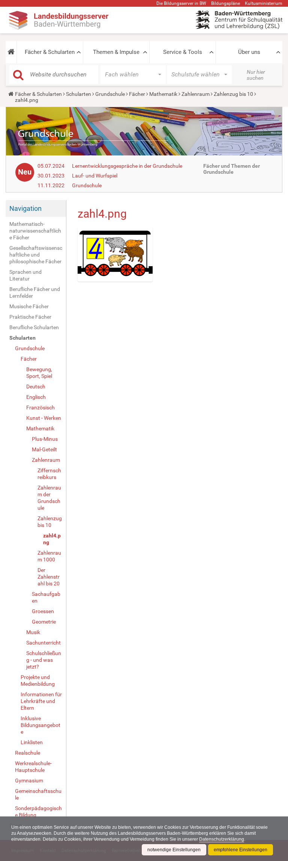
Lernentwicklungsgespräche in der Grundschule (127, 166)
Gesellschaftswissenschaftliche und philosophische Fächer (35, 254)
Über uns (249, 52)
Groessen (43, 611)
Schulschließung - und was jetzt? (43, 660)
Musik (33, 632)
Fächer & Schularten (50, 52)
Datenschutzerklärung (221, 839)
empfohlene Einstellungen (240, 849)
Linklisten (32, 742)
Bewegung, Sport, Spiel (39, 372)
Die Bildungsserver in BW (181, 3)
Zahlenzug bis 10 (233, 94)
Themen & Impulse (116, 52)
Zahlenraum (196, 94)
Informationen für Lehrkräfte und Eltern (41, 701)
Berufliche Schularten (34, 327)
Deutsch (35, 386)
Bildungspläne (225, 3)
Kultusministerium (263, 3)
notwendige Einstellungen (174, 849)
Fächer (137, 94)
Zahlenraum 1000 (49, 556)
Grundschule (110, 94)
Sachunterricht (43, 643)
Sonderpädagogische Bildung (38, 811)
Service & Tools (182, 52)
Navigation (25, 208)
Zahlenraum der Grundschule (49, 498)
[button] (11, 52)
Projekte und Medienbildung (38, 680)
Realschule (27, 753)
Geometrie (44, 622)
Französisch (40, 407)
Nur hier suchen (256, 75)
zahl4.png (52, 539)
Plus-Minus (45, 439)
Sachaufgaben (46, 597)
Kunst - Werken (43, 418)
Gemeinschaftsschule (38, 794)
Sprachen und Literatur (25, 275)
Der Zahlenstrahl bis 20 (49, 576)
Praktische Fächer (30, 317)
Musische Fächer (29, 306)
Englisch (36, 397)
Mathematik (163, 94)
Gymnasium (29, 780)
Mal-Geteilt (44, 449)
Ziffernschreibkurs (49, 473)
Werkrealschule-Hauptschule (33, 766)
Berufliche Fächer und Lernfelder (34, 292)
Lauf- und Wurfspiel (94, 176)
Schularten (78, 94)
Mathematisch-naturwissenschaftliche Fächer (35, 230)
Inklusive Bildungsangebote (40, 725)
